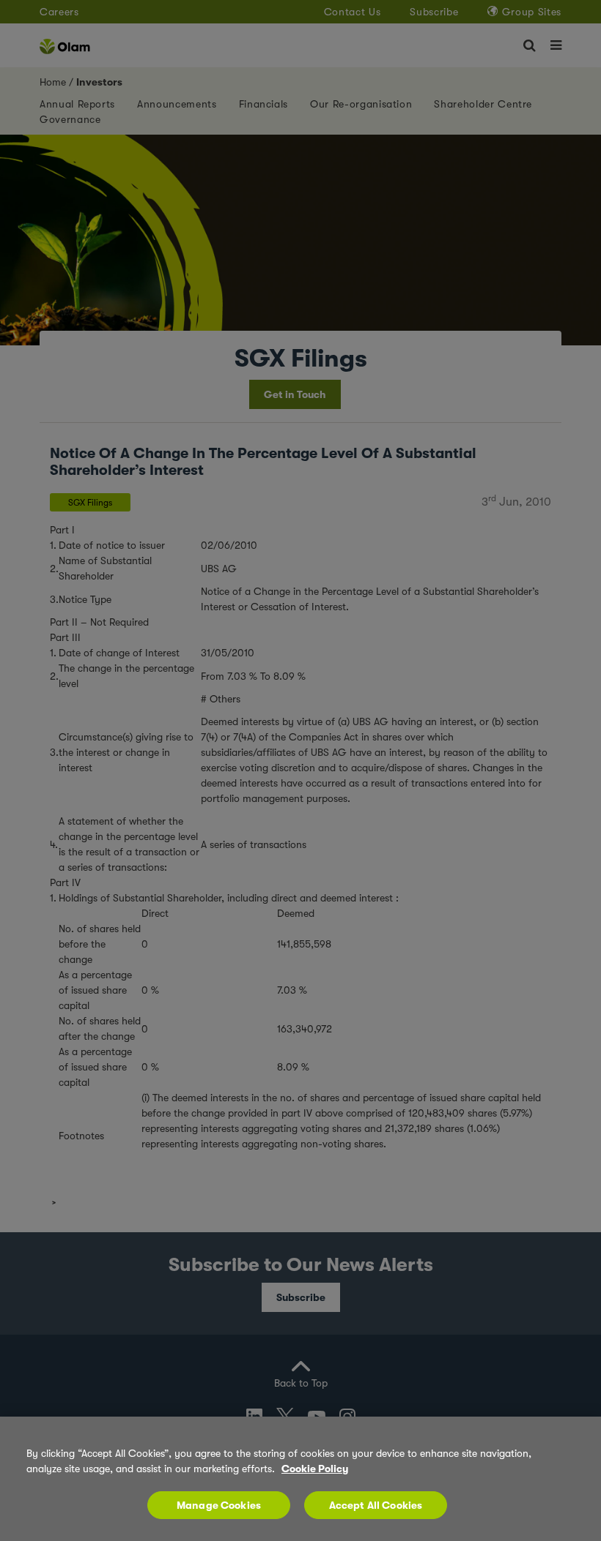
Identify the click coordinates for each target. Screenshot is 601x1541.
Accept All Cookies (376, 1505)
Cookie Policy (314, 1468)
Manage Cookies (219, 1505)
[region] (300, 1479)
